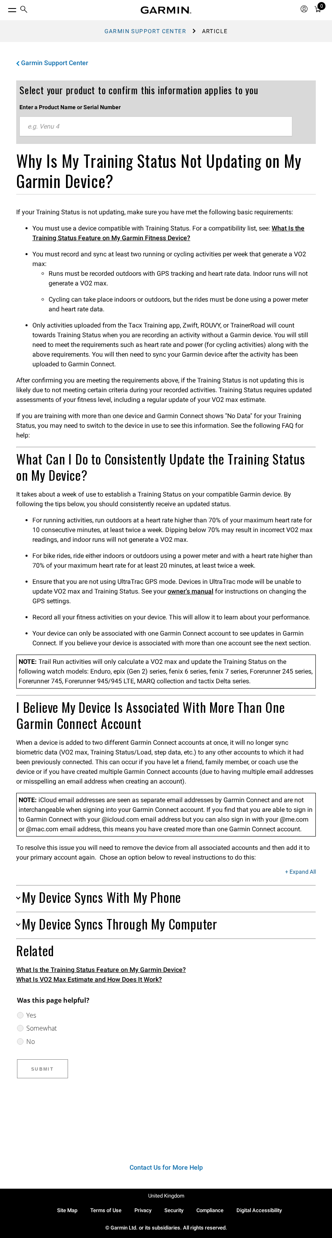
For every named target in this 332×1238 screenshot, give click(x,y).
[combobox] (155, 126)
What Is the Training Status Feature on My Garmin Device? (101, 970)
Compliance (209, 1210)
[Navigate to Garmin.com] (166, 10)
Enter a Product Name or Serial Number (70, 107)
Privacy (142, 1210)
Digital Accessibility (259, 1210)
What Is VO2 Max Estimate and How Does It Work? (89, 979)
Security (173, 1210)
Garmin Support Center (145, 31)
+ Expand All (300, 872)
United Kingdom (166, 1196)
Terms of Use (105, 1210)
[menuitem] (24, 10)
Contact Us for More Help (166, 1167)
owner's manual (190, 591)
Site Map (67, 1210)
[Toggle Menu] (5, 8)
